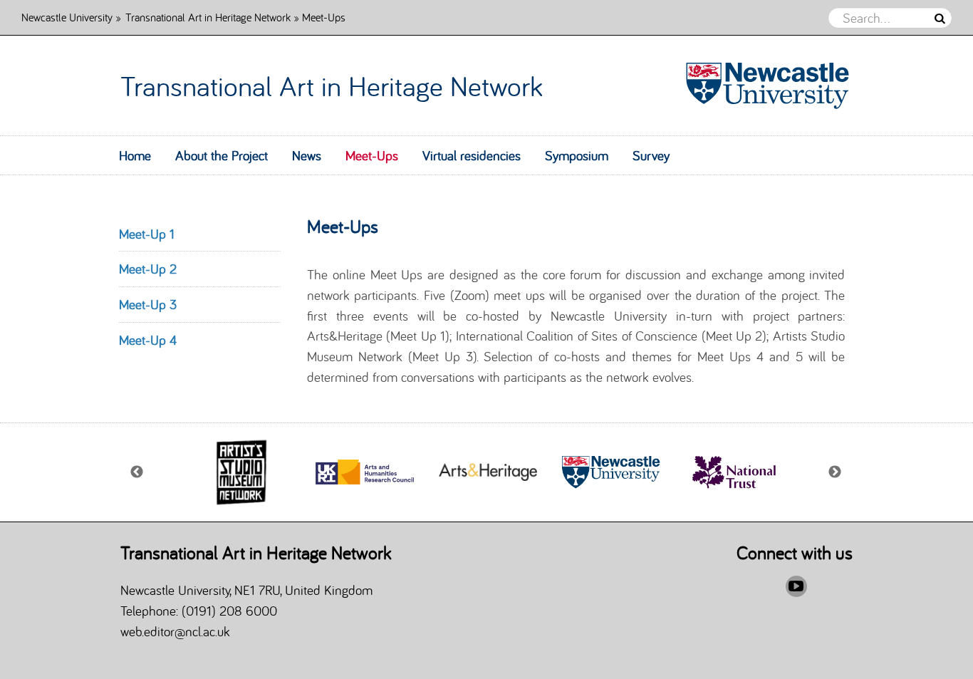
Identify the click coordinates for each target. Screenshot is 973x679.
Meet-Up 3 (148, 304)
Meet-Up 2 (148, 268)
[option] (241, 472)
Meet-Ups (371, 155)
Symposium (576, 155)
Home (135, 155)
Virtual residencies (471, 155)
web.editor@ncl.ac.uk (175, 631)
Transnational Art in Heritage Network (208, 16)
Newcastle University (67, 16)
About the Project (221, 155)
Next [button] (835, 472)
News (306, 155)
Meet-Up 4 (148, 339)
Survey (651, 155)
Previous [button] (137, 472)
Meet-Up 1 (147, 233)
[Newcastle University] (761, 85)
